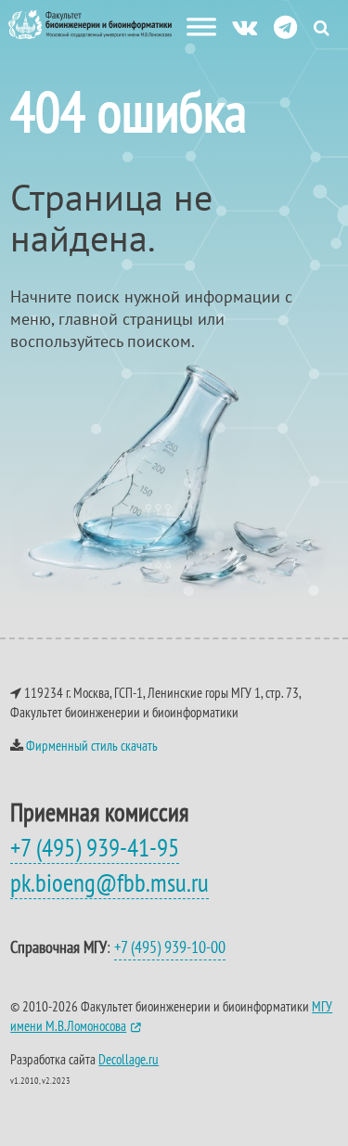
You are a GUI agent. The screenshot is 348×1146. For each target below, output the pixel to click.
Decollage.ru (128, 1059)
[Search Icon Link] (321, 27)
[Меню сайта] (201, 26)
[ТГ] (285, 26)
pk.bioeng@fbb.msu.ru (109, 882)
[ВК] (245, 26)
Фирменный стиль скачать (92, 745)
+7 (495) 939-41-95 (94, 847)
